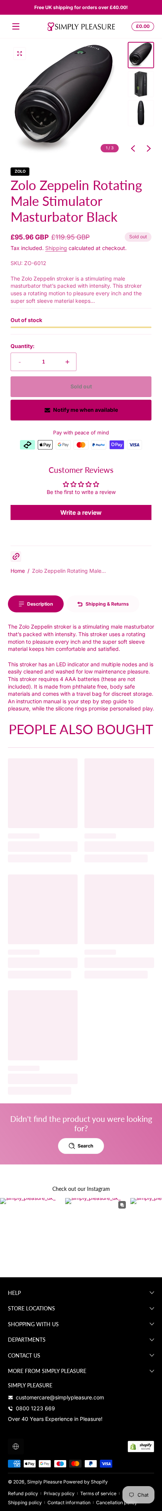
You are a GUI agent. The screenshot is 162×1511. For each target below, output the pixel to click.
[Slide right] (149, 148)
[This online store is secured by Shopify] (141, 1446)
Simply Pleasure (44, 1482)
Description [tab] (40, 604)
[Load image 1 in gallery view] (141, 55)
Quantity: (23, 346)
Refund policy (23, 1493)
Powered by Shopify (85, 1482)
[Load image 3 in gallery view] (141, 113)
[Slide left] (133, 148)
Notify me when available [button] (85, 410)
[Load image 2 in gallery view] (141, 84)
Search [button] (85, 1146)
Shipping (56, 248)
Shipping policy (25, 1502)
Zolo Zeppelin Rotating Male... (69, 571)
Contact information (68, 1502)
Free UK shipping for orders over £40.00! (81, 7)
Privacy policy (59, 1493)
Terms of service (98, 1493)
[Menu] (16, 26)
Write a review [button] (81, 512)
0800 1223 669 (35, 1408)
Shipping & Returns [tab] (107, 604)
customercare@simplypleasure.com (60, 1397)
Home (18, 571)
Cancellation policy (116, 1502)
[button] (141, 26)
